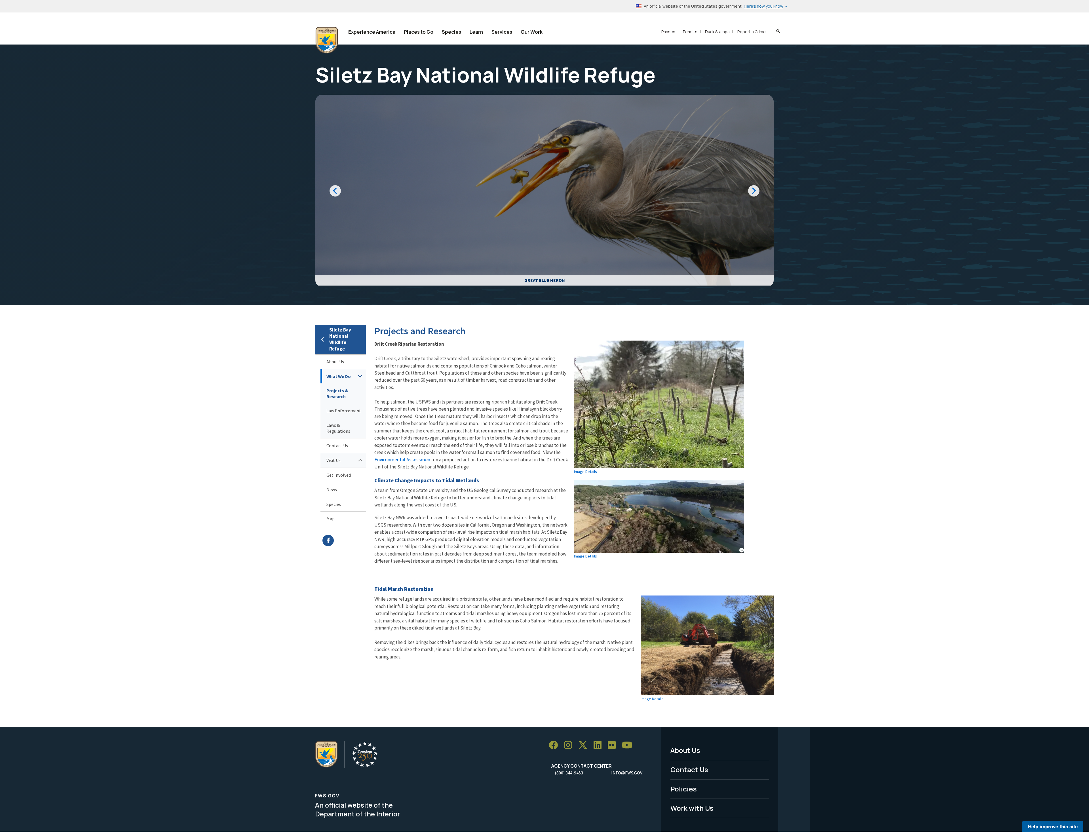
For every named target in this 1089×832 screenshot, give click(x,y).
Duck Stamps (717, 31)
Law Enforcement (343, 410)
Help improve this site (1053, 826)
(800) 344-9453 (569, 773)
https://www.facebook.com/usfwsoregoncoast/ (344, 540)
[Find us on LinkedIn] (599, 745)
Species (451, 32)
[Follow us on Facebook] (555, 745)
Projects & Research (337, 393)
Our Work (532, 32)
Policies (683, 788)
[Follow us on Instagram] (570, 745)
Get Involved (338, 475)
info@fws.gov (626, 773)
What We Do (338, 376)
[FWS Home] (326, 40)
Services (501, 32)
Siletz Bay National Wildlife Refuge (340, 339)
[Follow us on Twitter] (584, 745)
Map (330, 518)
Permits (690, 31)
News (331, 489)
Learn (476, 32)
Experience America (371, 32)
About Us (335, 361)
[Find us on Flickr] (614, 745)
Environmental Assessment (403, 459)
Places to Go (418, 32)
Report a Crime (751, 31)
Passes (668, 31)
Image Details (585, 471)
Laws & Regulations (338, 428)
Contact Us (337, 445)
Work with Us (692, 808)
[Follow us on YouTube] (629, 745)
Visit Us (333, 460)
